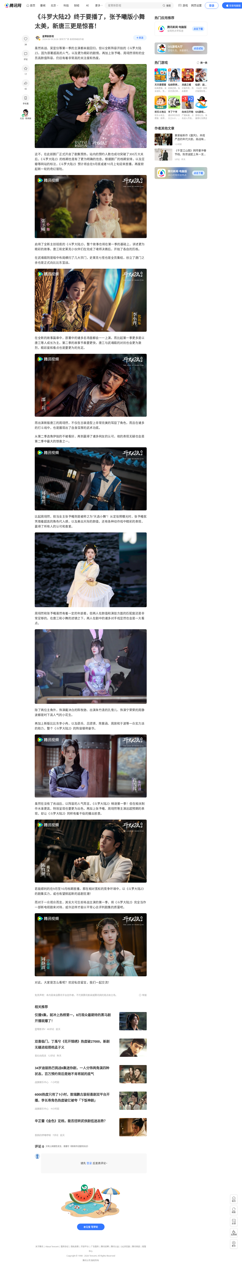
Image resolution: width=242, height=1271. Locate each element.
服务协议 (65, 1246)
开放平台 (85, 1246)
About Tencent (52, 1246)
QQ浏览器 (125, 1246)
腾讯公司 (87, 1260)
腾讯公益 (115, 1246)
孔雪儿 (112, 710)
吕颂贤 (91, 723)
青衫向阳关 (40, 1056)
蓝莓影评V (40, 1029)
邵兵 (80, 723)
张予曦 (115, 53)
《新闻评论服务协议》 (79, 1146)
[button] (198, 28)
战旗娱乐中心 (42, 1082)
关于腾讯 (39, 1246)
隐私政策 (75, 1246)
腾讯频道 (136, 1246)
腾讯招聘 (105, 1246)
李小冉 (63, 723)
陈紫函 (103, 723)
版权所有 (95, 1260)
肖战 (44, 48)
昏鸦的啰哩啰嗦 (43, 1135)
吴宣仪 (54, 48)
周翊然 (128, 53)
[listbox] (91, 1070)
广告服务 (95, 1246)
